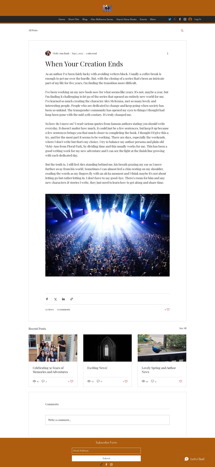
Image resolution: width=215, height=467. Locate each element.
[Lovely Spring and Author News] (162, 348)
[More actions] (168, 53)
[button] (182, 30)
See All (182, 328)
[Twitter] (169, 19)
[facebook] (180, 19)
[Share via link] (71, 299)
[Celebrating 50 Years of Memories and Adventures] (53, 348)
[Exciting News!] (107, 348)
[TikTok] (175, 19)
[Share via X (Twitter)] (55, 299)
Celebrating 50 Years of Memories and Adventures (50, 370)
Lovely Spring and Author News (159, 370)
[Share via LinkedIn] (63, 299)
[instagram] (111, 464)
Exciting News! (97, 368)
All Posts (33, 30)
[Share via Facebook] (47, 299)
